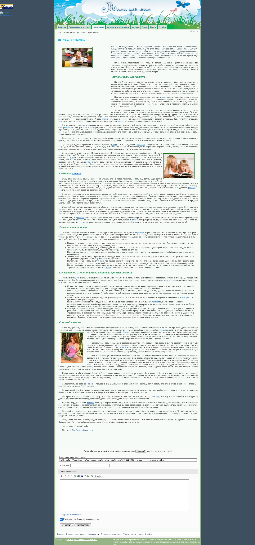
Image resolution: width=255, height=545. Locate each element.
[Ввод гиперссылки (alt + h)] (78, 476)
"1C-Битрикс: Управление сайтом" (82, 540)
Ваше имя (65, 465)
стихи (134, 220)
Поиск (140, 534)
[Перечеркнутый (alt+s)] (71, 476)
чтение (105, 119)
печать (195, 31)
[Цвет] (88, 476)
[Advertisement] (84, 90)
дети (164, 97)
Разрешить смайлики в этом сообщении (81, 519)
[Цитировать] (74, 476)
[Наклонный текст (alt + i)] (65, 476)
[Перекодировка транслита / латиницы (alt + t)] (91, 476)
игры (102, 261)
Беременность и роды (76, 534)
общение (141, 144)
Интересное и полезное (110, 534)
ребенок (66, 127)
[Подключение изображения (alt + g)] (81, 476)
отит (71, 157)
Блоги (133, 534)
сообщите (193, 542)
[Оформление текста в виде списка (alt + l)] (85, 476)
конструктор (185, 297)
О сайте (148, 534)
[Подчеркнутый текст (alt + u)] (68, 476)
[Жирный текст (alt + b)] (61, 476)
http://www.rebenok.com (82, 430)
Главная (60, 534)
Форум (126, 534)
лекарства (156, 302)
